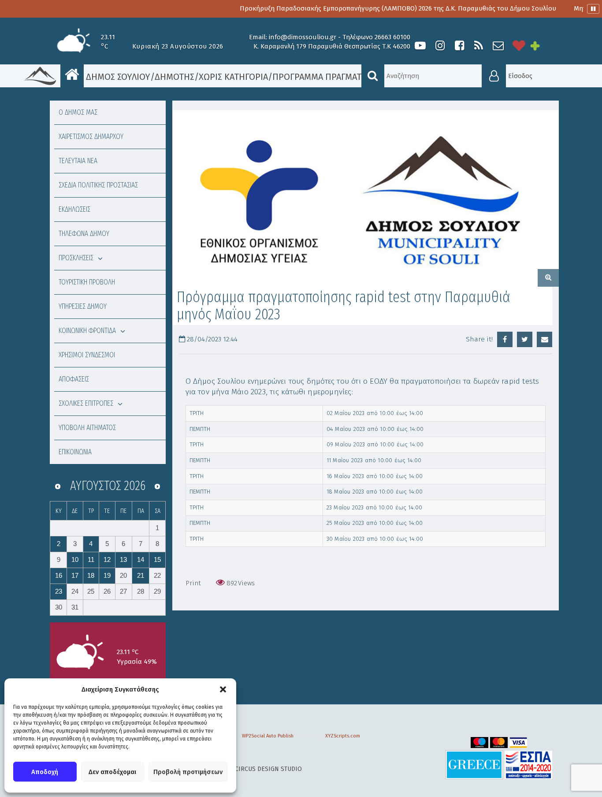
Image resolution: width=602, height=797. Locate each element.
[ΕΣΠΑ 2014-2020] (528, 764)
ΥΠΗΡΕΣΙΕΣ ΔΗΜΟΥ (83, 306)
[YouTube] (420, 45)
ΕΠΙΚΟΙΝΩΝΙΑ (75, 451)
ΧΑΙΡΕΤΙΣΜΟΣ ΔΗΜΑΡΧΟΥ (91, 136)
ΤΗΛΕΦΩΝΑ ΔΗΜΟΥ (84, 233)
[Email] (544, 339)
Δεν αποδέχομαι (112, 772)
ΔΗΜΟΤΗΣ (174, 76)
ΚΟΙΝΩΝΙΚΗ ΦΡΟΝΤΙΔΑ (87, 330)
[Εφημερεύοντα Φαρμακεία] (541, 45)
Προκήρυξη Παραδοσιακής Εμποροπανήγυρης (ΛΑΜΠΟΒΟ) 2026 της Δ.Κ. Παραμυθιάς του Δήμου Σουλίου (379, 8)
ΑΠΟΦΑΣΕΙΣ (74, 379)
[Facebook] (459, 45)
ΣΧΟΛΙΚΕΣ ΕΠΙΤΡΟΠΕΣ (86, 403)
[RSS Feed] (478, 45)
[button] (223, 689)
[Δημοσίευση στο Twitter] (524, 339)
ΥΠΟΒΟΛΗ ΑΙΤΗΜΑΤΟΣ (87, 427)
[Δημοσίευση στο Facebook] (505, 339)
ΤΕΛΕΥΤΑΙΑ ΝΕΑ (78, 160)
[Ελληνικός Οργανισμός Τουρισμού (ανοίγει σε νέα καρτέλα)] (474, 764)
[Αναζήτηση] (372, 75)
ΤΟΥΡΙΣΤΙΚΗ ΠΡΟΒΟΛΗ (87, 282)
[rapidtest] (365, 198)
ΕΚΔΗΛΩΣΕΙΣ (74, 209)
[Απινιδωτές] (519, 45)
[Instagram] (440, 45)
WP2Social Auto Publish (268, 736)
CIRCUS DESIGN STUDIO (268, 769)
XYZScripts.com (342, 736)
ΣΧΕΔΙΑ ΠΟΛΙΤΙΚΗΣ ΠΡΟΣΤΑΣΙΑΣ (98, 185)
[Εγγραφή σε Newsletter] (498, 45)
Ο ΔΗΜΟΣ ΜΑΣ (78, 112)
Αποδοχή (44, 772)
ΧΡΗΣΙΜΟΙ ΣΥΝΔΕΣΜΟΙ (87, 354)
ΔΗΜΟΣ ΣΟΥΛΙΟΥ (117, 76)
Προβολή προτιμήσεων (188, 772)
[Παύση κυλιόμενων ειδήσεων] (593, 9)
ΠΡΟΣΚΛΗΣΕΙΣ (76, 257)
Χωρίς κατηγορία (233, 76)
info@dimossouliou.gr (302, 37)
